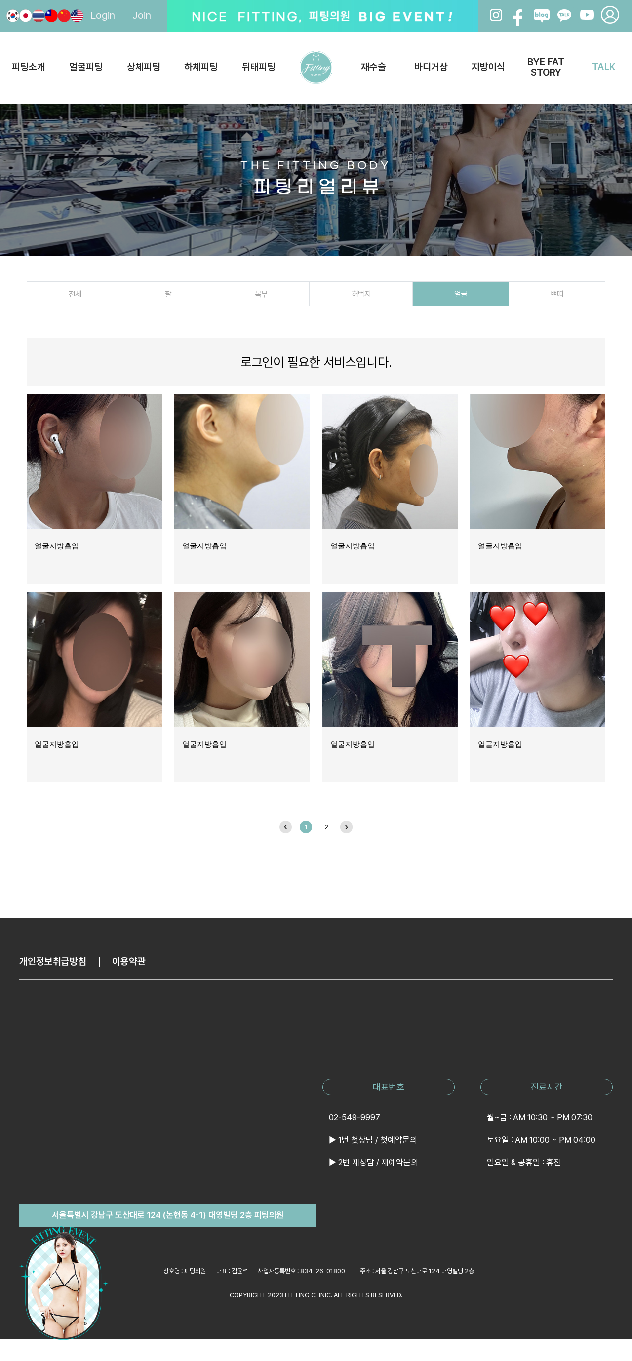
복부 (261, 294)
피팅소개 (28, 67)
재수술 (373, 67)
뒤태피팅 (259, 67)
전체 (75, 294)
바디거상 (431, 67)
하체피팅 (201, 67)
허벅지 (361, 294)
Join (141, 16)
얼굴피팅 (86, 67)
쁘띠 (557, 294)
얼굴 (460, 294)
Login (102, 16)
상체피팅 (143, 67)
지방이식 (488, 67)
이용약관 (129, 962)
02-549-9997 (354, 1117)
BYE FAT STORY (545, 67)
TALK (603, 67)
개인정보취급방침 (52, 962)
